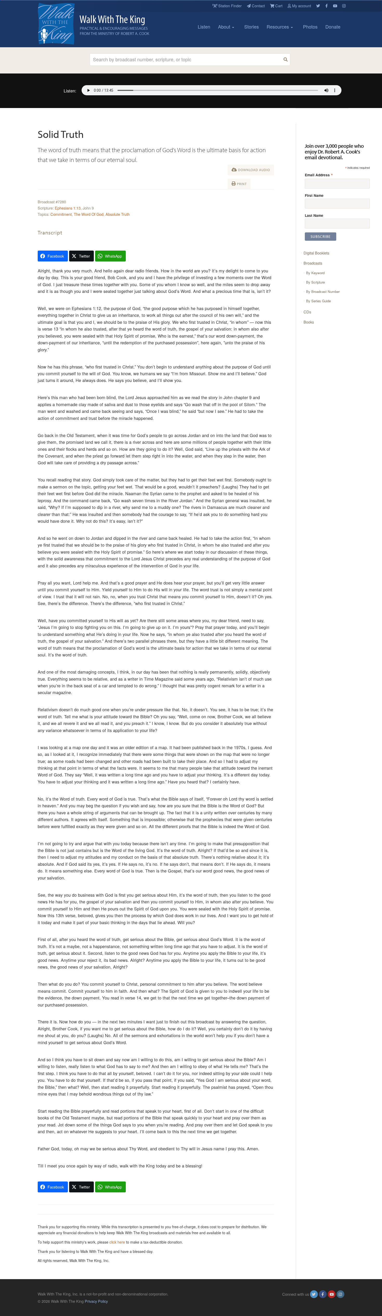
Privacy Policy (96, 1301)
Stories (251, 26)
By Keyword (315, 272)
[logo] (61, 23)
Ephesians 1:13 (68, 208)
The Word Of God (88, 214)
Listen (204, 26)
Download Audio (253, 170)
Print (241, 184)
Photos (310, 26)
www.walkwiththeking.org (323, 1301)
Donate (332, 26)
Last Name (314, 215)
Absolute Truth (118, 214)
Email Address (319, 174)
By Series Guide (318, 300)
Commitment (61, 214)
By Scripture (315, 282)
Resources (278, 26)
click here (117, 1242)
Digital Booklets (316, 253)
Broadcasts (313, 263)
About (225, 26)
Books (309, 322)
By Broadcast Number (323, 291)
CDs (307, 311)
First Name (314, 195)
